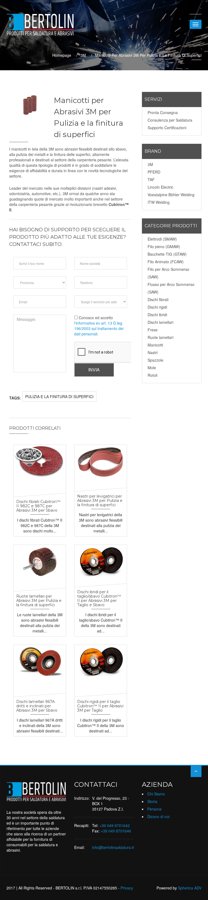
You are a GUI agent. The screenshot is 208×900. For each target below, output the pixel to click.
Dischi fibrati (158, 299)
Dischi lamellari (160, 322)
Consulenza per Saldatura (170, 120)
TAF (151, 179)
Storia (152, 801)
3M (83, 55)
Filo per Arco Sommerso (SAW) (168, 272)
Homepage (61, 55)
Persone (154, 809)
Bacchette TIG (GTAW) (167, 254)
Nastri (153, 352)
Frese (153, 329)
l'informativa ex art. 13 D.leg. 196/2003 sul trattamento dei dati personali (98, 328)
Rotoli (152, 375)
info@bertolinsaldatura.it (113, 847)
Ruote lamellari (160, 337)
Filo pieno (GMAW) (164, 246)
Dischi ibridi (157, 314)
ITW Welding (159, 202)
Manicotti (155, 345)
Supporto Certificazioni (167, 127)
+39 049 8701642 (114, 825)
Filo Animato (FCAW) (166, 261)
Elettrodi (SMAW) (162, 239)
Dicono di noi (158, 816)
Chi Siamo (156, 793)
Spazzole (155, 360)
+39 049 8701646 (116, 831)
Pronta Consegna (163, 112)
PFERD (154, 172)
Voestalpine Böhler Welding (171, 194)
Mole (152, 367)
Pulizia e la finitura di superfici (59, 396)
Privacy (127, 888)
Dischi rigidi (157, 307)
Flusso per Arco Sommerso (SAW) (171, 288)
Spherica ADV (190, 888)
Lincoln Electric (160, 187)
